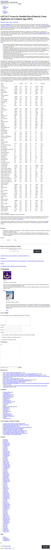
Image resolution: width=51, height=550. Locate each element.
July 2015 (5, 499)
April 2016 (5, 491)
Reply (4, 290)
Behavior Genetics (7, 395)
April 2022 (5, 471)
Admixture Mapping (7, 392)
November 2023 (6, 452)
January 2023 (6, 463)
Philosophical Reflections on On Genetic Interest (13, 428)
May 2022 (5, 470)
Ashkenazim (5, 393)
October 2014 (6, 506)
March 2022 (5, 473)
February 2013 (6, 530)
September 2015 (6, 498)
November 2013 (6, 519)
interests (44, 32)
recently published (6, 24)
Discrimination (6, 400)
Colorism (5, 399)
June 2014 (5, 511)
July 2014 (5, 510)
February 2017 (6, 488)
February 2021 (6, 479)
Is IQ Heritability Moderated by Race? (11, 426)
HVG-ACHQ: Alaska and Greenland (11, 372)
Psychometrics (6, 411)
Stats (4, 417)
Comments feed (6, 539)
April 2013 (5, 528)
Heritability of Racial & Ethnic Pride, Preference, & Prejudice (16, 424)
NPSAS (26, 28)
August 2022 (6, 468)
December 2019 (6, 480)
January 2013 (6, 531)
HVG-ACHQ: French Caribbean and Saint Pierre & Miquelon (16, 379)
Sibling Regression (7, 414)
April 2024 (5, 450)
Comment (3, 325)
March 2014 (5, 514)
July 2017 (5, 482)
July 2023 (5, 457)
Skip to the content (4, 1)
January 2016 (6, 494)
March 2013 (5, 529)
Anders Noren (8, 548)
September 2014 (6, 507)
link (34, 221)
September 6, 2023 (4, 22)
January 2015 (6, 503)
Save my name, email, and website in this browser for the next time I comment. (18, 334)
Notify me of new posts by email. (9, 339)
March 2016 (5, 492)
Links (4, 405)
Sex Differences (6, 413)
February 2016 (6, 493)
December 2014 (6, 504)
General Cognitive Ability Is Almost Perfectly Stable (14, 423)
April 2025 (5, 440)
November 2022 (6, 465)
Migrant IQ (5, 407)
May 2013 (5, 526)
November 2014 (6, 505)
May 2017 (5, 485)
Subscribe (37, 251)
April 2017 (5, 486)
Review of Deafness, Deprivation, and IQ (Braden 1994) (15, 430)
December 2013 (6, 518)
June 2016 (5, 489)
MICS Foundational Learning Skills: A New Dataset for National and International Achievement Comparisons (26, 383)
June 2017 (5, 483)
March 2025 (5, 441)
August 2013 (6, 523)
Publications (5, 7)
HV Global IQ (6, 402)
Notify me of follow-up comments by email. (11, 337)
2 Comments (15, 22)
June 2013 (5, 525)
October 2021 (6, 476)
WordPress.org (6, 540)
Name (2, 327)
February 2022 (6, 474)
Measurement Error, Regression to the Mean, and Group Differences (17, 427)
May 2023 (5, 458)
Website (2, 332)
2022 (36, 69)
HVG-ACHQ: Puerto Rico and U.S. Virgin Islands (14, 381)
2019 (33, 62)
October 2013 (6, 520)
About (4, 6)
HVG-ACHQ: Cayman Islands (9, 378)
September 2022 (6, 467)
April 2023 (5, 459)
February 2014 (6, 516)
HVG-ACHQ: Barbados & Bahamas (11, 382)
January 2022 (6, 475)
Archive (5, 8)
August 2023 (6, 456)
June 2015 (5, 500)
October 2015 (6, 497)
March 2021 (5, 477)
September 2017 (6, 481)
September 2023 (6, 455)
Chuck (10, 22)
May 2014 (5, 512)
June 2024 (5, 447)
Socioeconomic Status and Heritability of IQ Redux (14, 432)
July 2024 (5, 446)
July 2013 (5, 524)
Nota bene (5, 410)
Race (4, 412)
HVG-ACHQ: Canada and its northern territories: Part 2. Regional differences (19, 373)
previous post (20, 219)
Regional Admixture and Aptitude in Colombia (13, 429)
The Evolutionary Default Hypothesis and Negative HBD (15, 433)
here (37, 304)
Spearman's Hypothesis (8, 416)
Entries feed (5, 538)
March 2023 (5, 461)
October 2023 (6, 453)
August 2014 (6, 509)
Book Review (6, 398)
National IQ (5, 408)
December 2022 (6, 464)
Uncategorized (6, 418)
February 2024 (6, 451)
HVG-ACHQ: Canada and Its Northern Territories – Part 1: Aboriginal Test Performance (21, 375)
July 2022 (5, 469)
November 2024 (6, 444)
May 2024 (5, 449)
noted (7, 31)
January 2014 (6, 517)
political (41, 32)
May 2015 (5, 501)
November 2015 (6, 495)
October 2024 (6, 445)
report (47, 221)
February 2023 (6, 462)
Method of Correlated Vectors (9, 406)
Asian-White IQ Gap (5, 255)
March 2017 (5, 487)
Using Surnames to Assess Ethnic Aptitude (12, 434)
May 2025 (5, 439)
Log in (4, 536)
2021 (2, 42)
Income (4, 404)
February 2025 (6, 443)
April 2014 (5, 513)
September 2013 (6, 522)
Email (2, 329)
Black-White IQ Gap (14, 255)
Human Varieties (7, 546)
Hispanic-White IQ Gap (24, 255)
